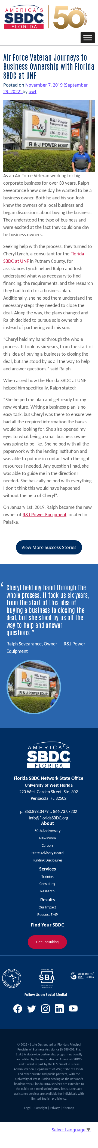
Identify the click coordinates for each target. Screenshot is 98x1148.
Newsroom (47, 838)
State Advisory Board (47, 853)
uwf (32, 91)
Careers (47, 846)
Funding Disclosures (47, 860)
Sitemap (68, 1108)
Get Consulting (47, 942)
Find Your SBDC (47, 925)
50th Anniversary (47, 831)
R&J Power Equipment (44, 515)
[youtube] (75, 1010)
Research (47, 891)
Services (47, 869)
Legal (27, 1108)
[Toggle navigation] (11, 37)
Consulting (47, 884)
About (47, 823)
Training (47, 877)
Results (47, 900)
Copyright (41, 1108)
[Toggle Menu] (87, 37)
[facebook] (19, 1010)
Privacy (55, 1108)
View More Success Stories (49, 547)
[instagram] (47, 1010)
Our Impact (47, 907)
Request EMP (47, 915)
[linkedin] (61, 1010)
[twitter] (33, 1010)
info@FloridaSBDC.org (48, 818)
